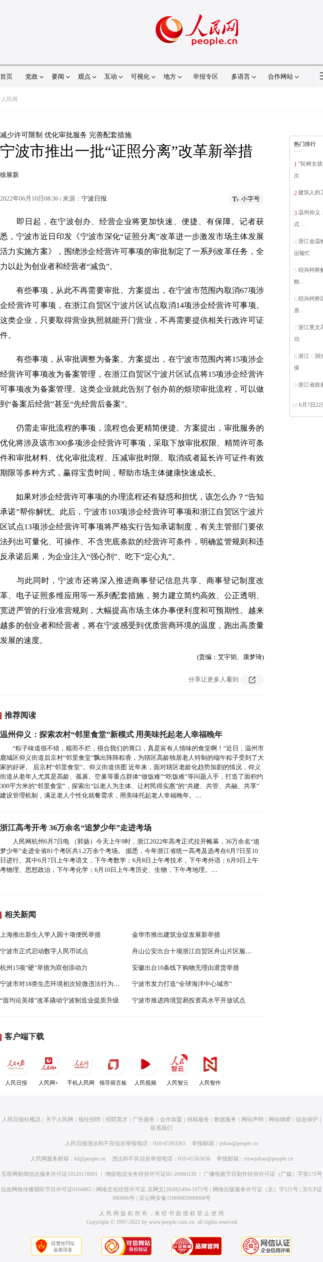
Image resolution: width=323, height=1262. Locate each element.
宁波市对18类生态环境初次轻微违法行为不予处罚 (69, 983)
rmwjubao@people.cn (268, 1159)
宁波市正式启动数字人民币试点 (44, 951)
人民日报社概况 (21, 1119)
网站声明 (252, 1119)
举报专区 (205, 76)
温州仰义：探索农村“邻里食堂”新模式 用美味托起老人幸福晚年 (111, 734)
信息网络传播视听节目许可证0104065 (46, 1189)
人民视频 (145, 1083)
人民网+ (48, 1083)
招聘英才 (117, 1119)
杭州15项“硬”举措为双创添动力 (43, 967)
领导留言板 (113, 1083)
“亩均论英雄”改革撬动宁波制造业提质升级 (59, 1000)
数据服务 (225, 1119)
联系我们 (161, 1128)
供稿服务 (198, 1119)
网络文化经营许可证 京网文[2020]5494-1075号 (152, 1189)
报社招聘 (89, 1119)
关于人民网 (59, 1119)
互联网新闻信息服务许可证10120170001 (49, 1174)
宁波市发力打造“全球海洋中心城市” (182, 983)
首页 (6, 76)
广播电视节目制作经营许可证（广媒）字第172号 (263, 1174)
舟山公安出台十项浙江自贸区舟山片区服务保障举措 (204, 951)
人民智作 (210, 1083)
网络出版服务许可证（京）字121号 (255, 1189)
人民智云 (178, 1083)
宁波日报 (94, 198)
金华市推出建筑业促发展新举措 (176, 934)
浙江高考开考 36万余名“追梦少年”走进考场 (76, 827)
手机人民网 (81, 1083)
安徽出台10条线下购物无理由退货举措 (185, 967)
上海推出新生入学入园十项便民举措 (50, 934)
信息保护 (307, 1119)
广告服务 (144, 1119)
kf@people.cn (90, 1159)
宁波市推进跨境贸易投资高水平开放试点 (188, 1000)
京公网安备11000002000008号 (175, 1198)
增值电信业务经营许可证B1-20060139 (150, 1174)
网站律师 (280, 1119)
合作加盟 (171, 1119)
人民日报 (16, 1083)
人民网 (9, 99)
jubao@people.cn (238, 1143)
